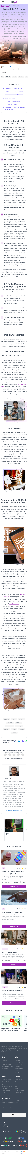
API (3, 1062)
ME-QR (2, 5)
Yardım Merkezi (19, 1092)
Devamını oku (14, 886)
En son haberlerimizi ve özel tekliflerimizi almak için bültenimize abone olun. (13, 1101)
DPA (3, 1094)
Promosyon (9, 722)
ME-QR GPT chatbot (7, 1066)
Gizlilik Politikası (6, 1082)
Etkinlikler (6, 729)
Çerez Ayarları (6, 1090)
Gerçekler (14, 732)
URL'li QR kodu (14, 604)
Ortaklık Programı (6, 1064)
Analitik (14, 719)
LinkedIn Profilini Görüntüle (14, 810)
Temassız (21, 719)
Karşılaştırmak (18, 1066)
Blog (16, 1086)
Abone (14, 1115)
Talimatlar (8, 76)
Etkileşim (6, 719)
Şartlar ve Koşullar (7, 1084)
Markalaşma (19, 726)
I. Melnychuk (7, 882)
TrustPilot (17, 1070)
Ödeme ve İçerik (19, 1062)
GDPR (4, 1092)
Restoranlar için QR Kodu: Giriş (13, 88)
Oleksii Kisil (6, 66)
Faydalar (4, 1060)
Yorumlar (17, 1073)
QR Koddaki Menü (12, 104)
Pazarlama (18, 722)
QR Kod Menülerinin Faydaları (15, 91)
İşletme (14, 729)
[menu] (3, 2)
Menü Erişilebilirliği (10, 98)
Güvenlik (21, 729)
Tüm (2, 76)
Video (16, 1088)
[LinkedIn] (10, 67)
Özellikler (21, 76)
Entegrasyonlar (19, 1068)
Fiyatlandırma (18, 1064)
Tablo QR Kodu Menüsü (13, 101)
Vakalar (7, 5)
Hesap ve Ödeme (6, 1079)
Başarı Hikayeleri (19, 1090)
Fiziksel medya (9, 726)
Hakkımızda (18, 1060)
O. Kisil (5, 922)
